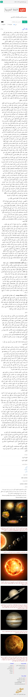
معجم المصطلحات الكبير (20, 665)
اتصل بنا (11, 673)
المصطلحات (10, 667)
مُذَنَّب (26, 472)
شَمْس (26, 467)
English (3, 24)
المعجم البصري (22, 667)
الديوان (11, 671)
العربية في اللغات (21, 668)
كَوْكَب (25, 469)
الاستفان (11, 670)
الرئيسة (11, 665)
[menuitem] (10, 665)
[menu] (10, 669)
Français (10, 24)
